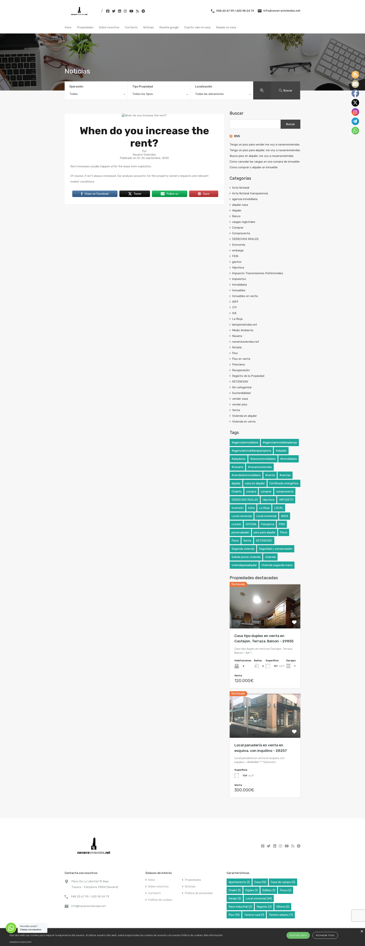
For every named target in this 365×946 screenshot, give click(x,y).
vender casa (240, 398)
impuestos (239, 279)
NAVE (284, 516)
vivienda (270, 557)
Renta (247, 540)
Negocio (264, 906)
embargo (238, 250)
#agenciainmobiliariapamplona (251, 450)
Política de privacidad (199, 893)
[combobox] (96, 94)
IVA (234, 313)
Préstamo (238, 364)
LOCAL (278, 508)
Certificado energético (283, 483)
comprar (266, 491)
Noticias (148, 27)
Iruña (251, 508)
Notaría (237, 347)
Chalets (237, 491)
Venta (236, 410)
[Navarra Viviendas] (80, 16)
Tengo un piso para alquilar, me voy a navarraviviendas (265, 150)
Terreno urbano (281, 915)
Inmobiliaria (239, 284)
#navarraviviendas (260, 467)
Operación (76, 86)
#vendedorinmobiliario (246, 475)
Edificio (268, 890)
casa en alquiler (255, 483)
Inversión (238, 508)
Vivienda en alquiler (244, 416)
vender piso (239, 404)
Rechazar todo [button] (325, 935)
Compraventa (241, 233)
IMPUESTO (286, 499)
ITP (234, 307)
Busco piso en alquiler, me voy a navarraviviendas (262, 156)
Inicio (68, 27)
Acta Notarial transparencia (250, 193)
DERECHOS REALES (245, 239)
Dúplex (251, 890)
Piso (235, 353)
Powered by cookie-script (21, 942)
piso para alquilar (264, 532)
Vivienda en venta (244, 421)
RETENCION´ (240, 381)
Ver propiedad (265, 619)
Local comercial (242, 516)
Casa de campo (283, 882)
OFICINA (251, 524)
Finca (285, 890)
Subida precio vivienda (246, 557)
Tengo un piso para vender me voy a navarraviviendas (265, 144)
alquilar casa (240, 205)
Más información (213, 935)
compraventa (285, 491)
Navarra (237, 336)
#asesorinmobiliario (263, 459)
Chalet (235, 890)
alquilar (236, 483)
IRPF (235, 301)
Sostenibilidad (241, 393)
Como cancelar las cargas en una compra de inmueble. (265, 161)
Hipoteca (238, 267)
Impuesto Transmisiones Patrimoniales (257, 273)
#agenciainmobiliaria (245, 442)
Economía (238, 244)
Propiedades (85, 27)
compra (251, 491)
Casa (260, 882)
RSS (237, 136)
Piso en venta (241, 359)
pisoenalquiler (240, 532)
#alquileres (239, 459)
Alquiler (236, 210)
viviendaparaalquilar (244, 565)
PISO (282, 524)
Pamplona (267, 524)
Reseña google (169, 27)
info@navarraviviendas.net (281, 10)
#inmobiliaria (288, 459)
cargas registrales (243, 222)
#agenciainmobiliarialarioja (280, 442)
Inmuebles (238, 290)
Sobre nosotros (109, 27)
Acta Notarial (240, 187)
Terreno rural (254, 915)
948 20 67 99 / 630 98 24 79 (235, 10)
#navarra (237, 467)
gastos (236, 262)
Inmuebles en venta (245, 296)
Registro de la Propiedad (248, 376)
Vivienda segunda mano (277, 565)
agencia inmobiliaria (244, 199)
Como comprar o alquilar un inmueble (254, 167)
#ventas (285, 475)
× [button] (361, 931)
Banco (236, 216)
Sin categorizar (242, 387)
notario (236, 524)
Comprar (237, 227)
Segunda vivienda (243, 548)
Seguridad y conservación (275, 548)
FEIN (235, 256)
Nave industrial (240, 906)
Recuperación (241, 370)
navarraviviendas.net (245, 341)
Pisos (283, 532)
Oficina (282, 906)
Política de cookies (160, 899)
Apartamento (239, 882)
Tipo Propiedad (142, 86)
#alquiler (281, 450)
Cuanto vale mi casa (197, 27)
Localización (203, 86)
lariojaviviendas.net (244, 324)
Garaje (235, 898)
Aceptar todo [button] (298, 935)
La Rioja (237, 319)
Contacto (131, 27)
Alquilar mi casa (226, 27)
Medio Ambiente (242, 330)
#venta (270, 475)
